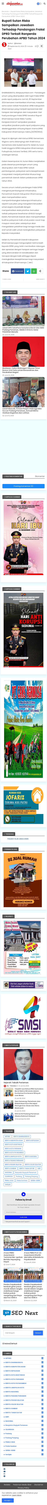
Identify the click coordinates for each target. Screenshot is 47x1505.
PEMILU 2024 (9, 1180)
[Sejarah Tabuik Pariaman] (23, 1064)
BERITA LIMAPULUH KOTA (13, 1156)
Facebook (19, 271)
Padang (19, 1176)
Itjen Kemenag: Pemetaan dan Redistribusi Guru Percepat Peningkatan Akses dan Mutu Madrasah (27, 1104)
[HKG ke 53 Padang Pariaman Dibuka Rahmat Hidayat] (8, 1117)
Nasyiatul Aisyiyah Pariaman (25, 1172)
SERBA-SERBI (35, 1180)
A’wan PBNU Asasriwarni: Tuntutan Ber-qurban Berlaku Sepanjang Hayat (13, 1257)
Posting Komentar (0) (23, 486)
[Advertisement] (23, 447)
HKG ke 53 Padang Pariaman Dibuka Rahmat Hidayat (27, 1115)
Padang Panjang (31, 1176)
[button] (44, 3)
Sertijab (7, 1184)
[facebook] (4, 1469)
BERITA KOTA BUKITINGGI (13, 1144)
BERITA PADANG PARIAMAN (14, 1160)
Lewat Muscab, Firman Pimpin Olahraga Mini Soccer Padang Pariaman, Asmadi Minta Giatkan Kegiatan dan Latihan (22, 411)
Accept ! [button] (7, 1500)
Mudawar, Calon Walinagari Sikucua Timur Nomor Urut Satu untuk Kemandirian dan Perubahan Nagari (21, 370)
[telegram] (4, 1476)
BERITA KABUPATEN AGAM (14, 1140)
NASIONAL (8, 1172)
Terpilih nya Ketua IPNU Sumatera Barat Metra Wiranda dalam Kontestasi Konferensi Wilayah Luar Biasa (29, 1092)
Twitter (27, 271)
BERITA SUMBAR (10, 1168)
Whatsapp (34, 271)
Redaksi (7, 1485)
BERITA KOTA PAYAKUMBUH (14, 1152)
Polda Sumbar (22, 1180)
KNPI (39, 1168)
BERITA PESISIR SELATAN (13, 1164)
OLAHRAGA (9, 1176)
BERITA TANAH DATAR (26, 1168)
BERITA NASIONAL (31, 1156)
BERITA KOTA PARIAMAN (13, 1148)
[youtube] (5, 1471)
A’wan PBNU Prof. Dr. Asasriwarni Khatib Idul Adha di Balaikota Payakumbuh (33, 1256)
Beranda (5, 11)
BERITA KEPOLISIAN (32, 1140)
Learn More (16, 1495)
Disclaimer (38, 1485)
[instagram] (4, 1474)
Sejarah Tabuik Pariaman (16, 1082)
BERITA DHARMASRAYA (21, 1136)
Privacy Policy (23, 1488)
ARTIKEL (7, 1136)
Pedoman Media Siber (22, 1485)
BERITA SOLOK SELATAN (33, 1164)
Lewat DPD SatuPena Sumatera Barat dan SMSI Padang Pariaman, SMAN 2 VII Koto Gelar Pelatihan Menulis (23, 330)
